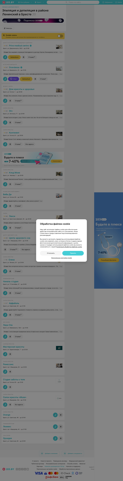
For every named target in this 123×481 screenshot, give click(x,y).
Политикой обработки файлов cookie (69, 247)
